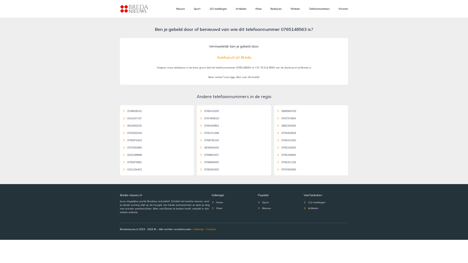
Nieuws (180, 8)
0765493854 (211, 125)
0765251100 (288, 162)
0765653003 (211, 169)
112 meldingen (316, 202)
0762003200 (134, 133)
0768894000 (211, 162)
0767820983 (134, 147)
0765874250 (134, 140)
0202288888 (134, 155)
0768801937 (211, 155)
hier (233, 77)
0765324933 (288, 147)
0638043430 (211, 147)
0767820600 (288, 169)
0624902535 (134, 125)
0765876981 (134, 162)
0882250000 (288, 125)
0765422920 (288, 140)
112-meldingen (218, 8)
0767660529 (211, 118)
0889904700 (288, 111)
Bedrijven (276, 8)
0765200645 (288, 155)
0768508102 (134, 111)
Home (219, 202)
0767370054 (288, 118)
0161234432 (134, 169)
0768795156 (211, 140)
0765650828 (288, 133)
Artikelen (241, 8)
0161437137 (134, 118)
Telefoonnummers (319, 8)
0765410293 (211, 111)
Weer (258, 8)
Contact (211, 229)
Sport (197, 8)
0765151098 (211, 133)
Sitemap (199, 229)
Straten (343, 8)
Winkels (295, 8)
